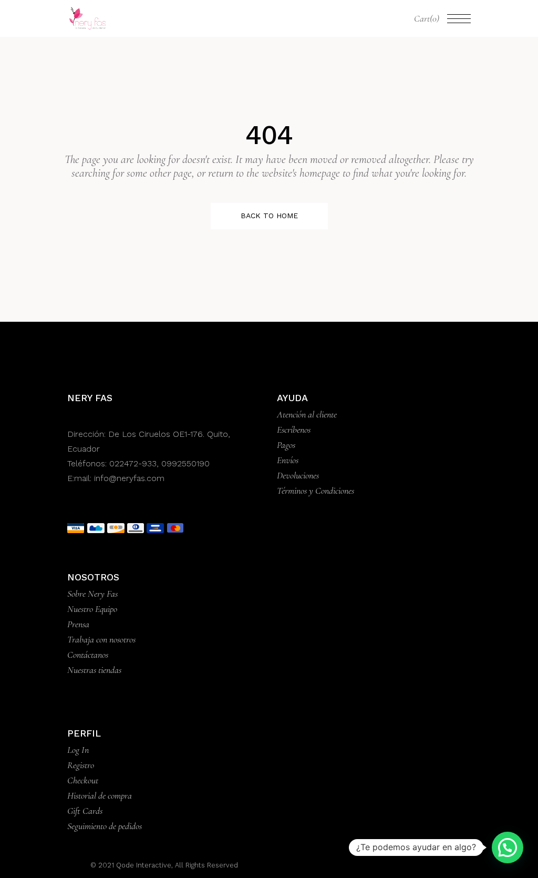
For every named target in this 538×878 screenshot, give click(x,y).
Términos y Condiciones (315, 490)
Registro (80, 765)
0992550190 (185, 463)
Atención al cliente (307, 414)
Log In (78, 750)
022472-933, (135, 463)
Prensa (78, 624)
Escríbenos (294, 429)
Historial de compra (99, 795)
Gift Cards (84, 810)
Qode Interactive (142, 865)
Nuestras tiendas (94, 670)
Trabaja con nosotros (101, 639)
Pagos (286, 445)
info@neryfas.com (129, 478)
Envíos (287, 460)
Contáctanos (87, 654)
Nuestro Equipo (92, 609)
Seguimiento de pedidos (104, 826)
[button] (507, 847)
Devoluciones (298, 475)
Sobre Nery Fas (92, 593)
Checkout (82, 780)
